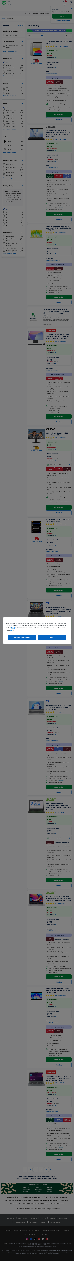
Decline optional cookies (22, 637)
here (12, 628)
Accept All (52, 637)
